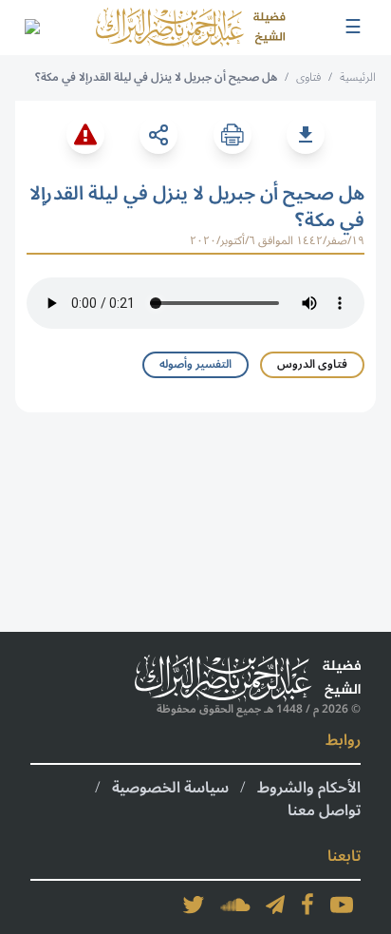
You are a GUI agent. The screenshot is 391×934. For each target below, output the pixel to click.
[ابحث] (31, 27)
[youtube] (341, 904)
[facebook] (307, 904)
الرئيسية (358, 77)
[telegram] (275, 904)
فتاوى (308, 77)
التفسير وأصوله (195, 364)
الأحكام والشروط (309, 788)
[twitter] (193, 904)
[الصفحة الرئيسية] (191, 28)
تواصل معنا (324, 810)
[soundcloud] (235, 904)
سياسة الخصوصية (170, 788)
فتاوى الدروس (312, 364)
